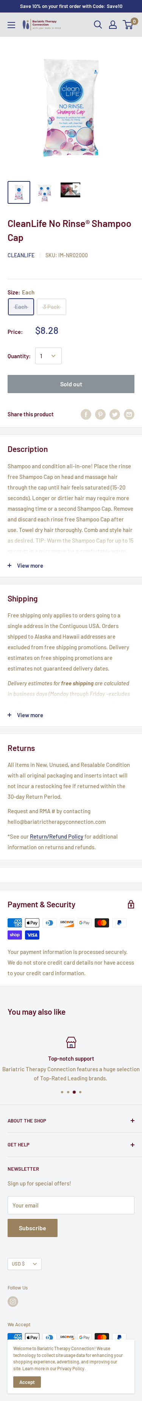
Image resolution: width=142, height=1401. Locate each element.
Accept (27, 1382)
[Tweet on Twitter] (114, 414)
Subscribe (32, 1227)
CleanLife (21, 255)
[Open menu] (11, 25)
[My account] (113, 24)
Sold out (71, 383)
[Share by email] (129, 414)
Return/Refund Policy (56, 836)
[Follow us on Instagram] (13, 1301)
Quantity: (19, 356)
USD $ (18, 1264)
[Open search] (98, 24)
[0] (128, 24)
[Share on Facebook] (86, 414)
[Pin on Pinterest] (100, 414)
